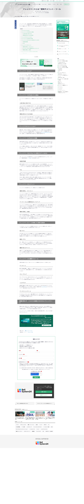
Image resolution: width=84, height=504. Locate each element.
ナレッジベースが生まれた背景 (27, 38)
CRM (51, 426)
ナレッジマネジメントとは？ (27, 36)
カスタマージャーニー (27, 431)
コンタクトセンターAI (44, 429)
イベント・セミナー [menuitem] (58, 0)
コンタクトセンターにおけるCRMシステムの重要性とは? (63, 46)
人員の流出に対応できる (27, 33)
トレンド (41, 424)
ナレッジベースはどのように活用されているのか (63, 68)
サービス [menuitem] (54, 4)
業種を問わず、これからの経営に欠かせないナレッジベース (63, 92)
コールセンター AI (32, 429)
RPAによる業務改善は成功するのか (22, 403)
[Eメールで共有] (15, 27)
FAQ (24, 43)
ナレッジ (29, 332)
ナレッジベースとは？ (26, 30)
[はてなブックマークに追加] (15, 24)
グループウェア (60, 87)
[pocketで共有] (15, 26)
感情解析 (33, 431)
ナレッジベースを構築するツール (63, 85)
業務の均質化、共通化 (27, 49)
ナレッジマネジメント (45, 132)
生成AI (37, 424)
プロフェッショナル (23, 424)
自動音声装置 (25, 41)
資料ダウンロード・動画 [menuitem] (45, 0)
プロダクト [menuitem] (49, 4)
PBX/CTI (45, 424)
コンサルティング (29, 426)
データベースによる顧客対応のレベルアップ (31, 48)
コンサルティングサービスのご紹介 (62, 54)
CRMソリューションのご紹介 (62, 51)
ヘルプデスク (44, 286)
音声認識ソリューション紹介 (62, 48)
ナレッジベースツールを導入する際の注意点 (30, 51)
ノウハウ (17, 424)
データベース (60, 86)
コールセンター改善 (46, 426)
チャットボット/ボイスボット (38, 426)
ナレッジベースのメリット (62, 72)
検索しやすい (60, 82)
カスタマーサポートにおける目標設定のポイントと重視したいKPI (46, 403)
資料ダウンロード (43, 395)
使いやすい (25, 53)
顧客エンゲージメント (19, 431)
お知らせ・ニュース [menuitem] (65, 0)
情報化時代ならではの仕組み (28, 35)
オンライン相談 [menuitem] (52, 0)
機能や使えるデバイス (61, 83)
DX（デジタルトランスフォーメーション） (22, 429)
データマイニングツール (61, 90)
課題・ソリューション (29, 330)
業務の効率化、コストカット (28, 46)
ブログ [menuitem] (61, 4)
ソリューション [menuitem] (44, 4)
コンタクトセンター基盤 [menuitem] (36, 4)
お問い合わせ (66, 4)
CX (48, 424)
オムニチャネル (38, 431)
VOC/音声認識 (18, 426)
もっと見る (36, 56)
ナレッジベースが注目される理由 (28, 31)
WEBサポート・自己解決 (49, 431)
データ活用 (23, 426)
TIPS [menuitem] (57, 4)
